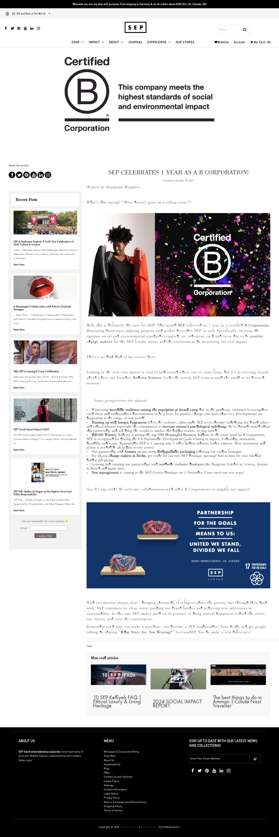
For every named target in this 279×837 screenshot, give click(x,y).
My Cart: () (262, 42)
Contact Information (115, 789)
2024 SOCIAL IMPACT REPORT (177, 703)
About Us (109, 760)
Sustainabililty (112, 764)
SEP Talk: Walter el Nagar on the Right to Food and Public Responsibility (42, 493)
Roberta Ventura (147, 378)
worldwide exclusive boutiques (181, 464)
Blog (106, 768)
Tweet (89, 646)
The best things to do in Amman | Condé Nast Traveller (237, 701)
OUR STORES (185, 42)
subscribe (45, 536)
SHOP (75, 42)
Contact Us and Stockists (118, 776)
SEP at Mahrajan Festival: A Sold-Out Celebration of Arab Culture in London (44, 243)
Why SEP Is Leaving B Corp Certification (36, 371)
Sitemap (108, 785)
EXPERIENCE (157, 42)
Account (239, 42)
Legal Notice (111, 793)
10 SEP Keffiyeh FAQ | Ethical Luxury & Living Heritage (117, 701)
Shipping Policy (113, 806)
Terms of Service (113, 810)
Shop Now (110, 755)
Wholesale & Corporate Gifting (121, 751)
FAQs (107, 772)
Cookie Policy (111, 781)
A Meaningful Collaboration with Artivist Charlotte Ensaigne (42, 308)
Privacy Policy (112, 797)
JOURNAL (135, 42)
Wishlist (223, 42)
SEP (181, 325)
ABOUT (114, 42)
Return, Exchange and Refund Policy (125, 802)
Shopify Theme (149, 826)
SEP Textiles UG (129, 826)
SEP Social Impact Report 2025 (31, 429)
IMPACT (94, 42)
